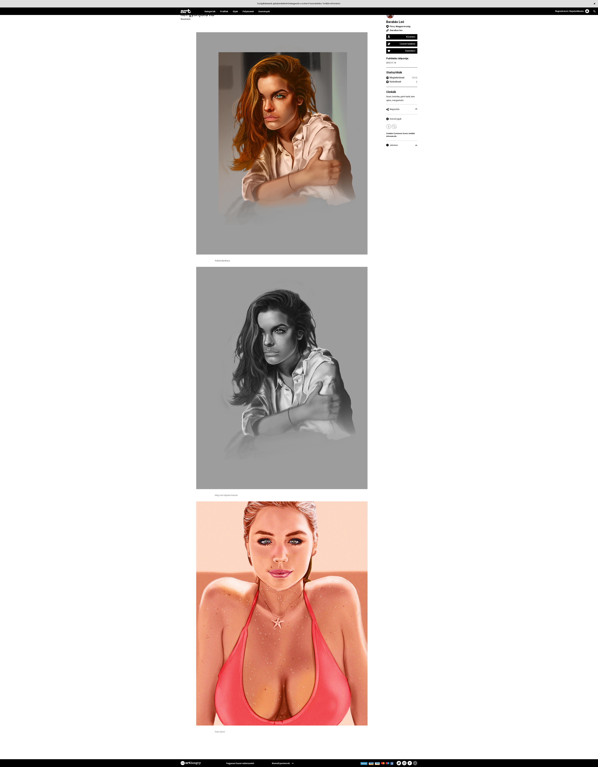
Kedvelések (395, 81)
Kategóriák (210, 11)
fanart (388, 97)
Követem (410, 36)
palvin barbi (405, 97)
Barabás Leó (395, 22)
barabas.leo (396, 30)
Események (264, 11)
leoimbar (396, 97)
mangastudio (397, 100)
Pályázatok (248, 11)
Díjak (235, 11)
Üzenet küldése (407, 43)
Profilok (224, 11)
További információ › (332, 3)
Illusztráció (185, 19)
